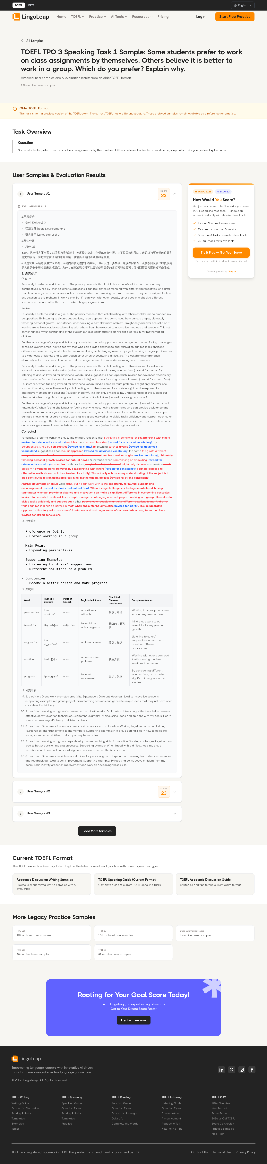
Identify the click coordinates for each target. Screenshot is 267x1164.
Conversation (170, 1113)
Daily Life (117, 1118)
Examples (18, 1123)
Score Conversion (223, 1123)
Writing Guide (20, 1103)
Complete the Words (125, 1123)
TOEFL (18, 5)
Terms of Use (221, 1152)
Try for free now (134, 1020)
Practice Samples (223, 1128)
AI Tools (117, 17)
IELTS (31, 5)
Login (200, 17)
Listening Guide (171, 1103)
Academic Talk (171, 1123)
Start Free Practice (235, 17)
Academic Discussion (25, 1108)
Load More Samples (97, 831)
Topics (16, 1128)
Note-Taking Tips (172, 1128)
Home (61, 17)
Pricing (163, 17)
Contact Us (199, 1152)
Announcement (171, 1118)
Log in (232, 271)
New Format (219, 1108)
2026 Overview (221, 1103)
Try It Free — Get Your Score (221, 252)
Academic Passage (124, 1113)
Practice (96, 17)
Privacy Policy (245, 1152)
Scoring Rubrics (21, 1113)
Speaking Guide (72, 1103)
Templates (18, 1118)
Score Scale (219, 1113)
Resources (140, 17)
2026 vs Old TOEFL (223, 1118)
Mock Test (218, 1133)
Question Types (72, 1108)
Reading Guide (121, 1103)
